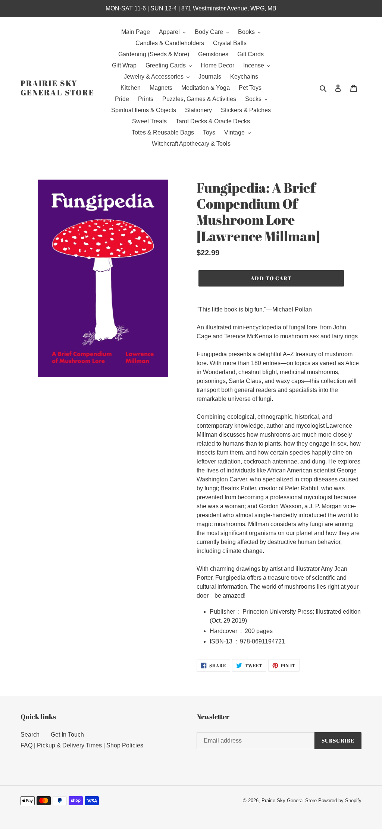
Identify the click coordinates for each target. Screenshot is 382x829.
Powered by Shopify (339, 800)
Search (30, 734)
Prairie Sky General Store (57, 88)
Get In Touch (67, 734)
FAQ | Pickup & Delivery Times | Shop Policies (82, 745)
